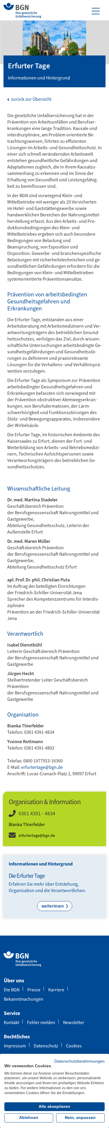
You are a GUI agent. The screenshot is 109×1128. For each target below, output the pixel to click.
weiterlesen (53, 906)
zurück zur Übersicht (30, 99)
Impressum (15, 1046)
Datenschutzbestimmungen (79, 1061)
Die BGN (11, 990)
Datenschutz (46, 1046)
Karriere (56, 990)
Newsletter (73, 1022)
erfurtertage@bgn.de (42, 767)
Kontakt (11, 1022)
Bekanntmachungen (23, 999)
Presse (33, 990)
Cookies (74, 1046)
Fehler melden (41, 1022)
